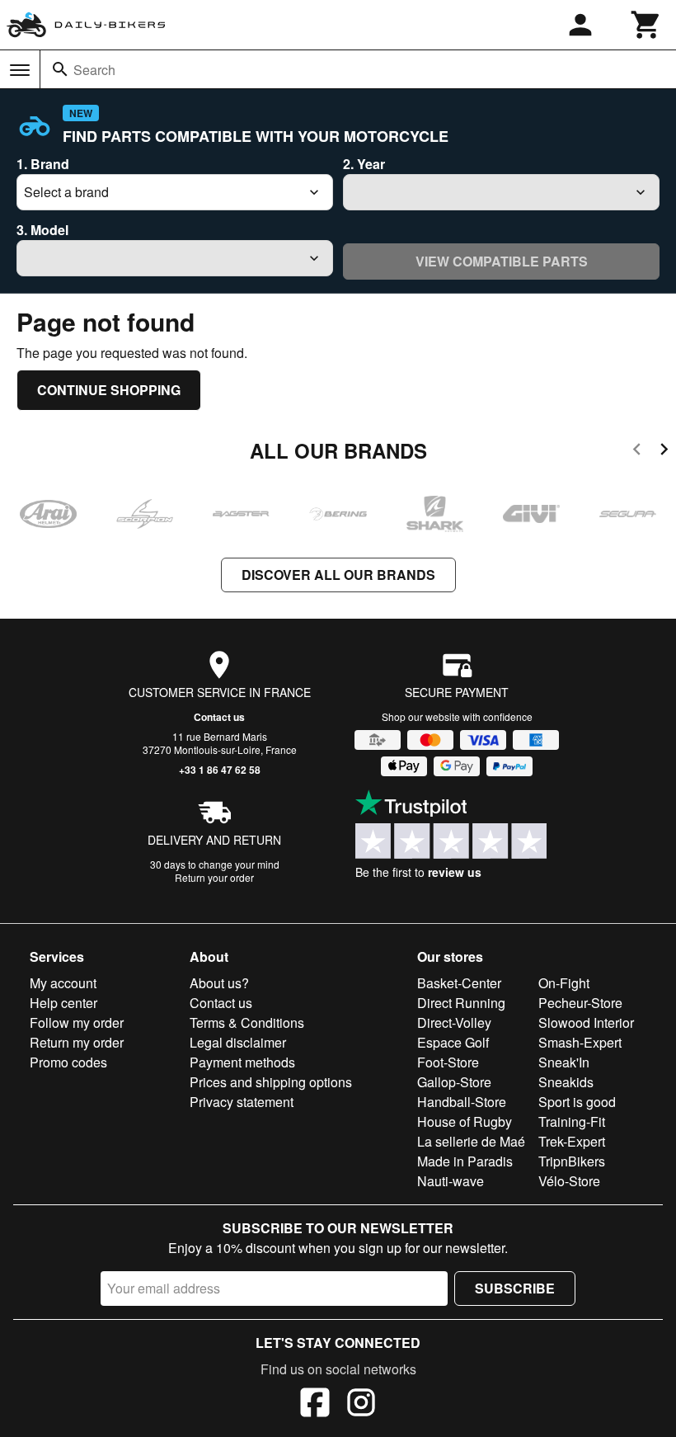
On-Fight (563, 982)
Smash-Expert (580, 1042)
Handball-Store (461, 1101)
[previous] (637, 451)
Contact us (219, 716)
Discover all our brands (338, 574)
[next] (664, 451)
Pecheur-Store (580, 1002)
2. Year (364, 163)
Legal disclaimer (238, 1042)
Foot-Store (448, 1062)
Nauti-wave (450, 1180)
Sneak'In (563, 1062)
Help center (63, 1002)
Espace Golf (453, 1042)
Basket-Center (459, 982)
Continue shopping (109, 389)
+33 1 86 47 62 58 (220, 769)
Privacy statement (241, 1101)
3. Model (42, 229)
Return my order (77, 1042)
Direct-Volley (454, 1022)
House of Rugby (464, 1121)
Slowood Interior (586, 1022)
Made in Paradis (465, 1161)
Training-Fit (571, 1121)
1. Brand (42, 163)
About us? (219, 982)
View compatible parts (501, 261)
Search (94, 69)
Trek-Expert (571, 1141)
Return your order (214, 877)
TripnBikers (571, 1161)
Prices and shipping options (271, 1081)
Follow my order (77, 1022)
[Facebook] (314, 1405)
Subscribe (515, 1288)
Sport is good (577, 1101)
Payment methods (242, 1062)
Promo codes (68, 1062)
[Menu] (20, 70)
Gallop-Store (454, 1081)
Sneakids (566, 1081)
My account (63, 982)
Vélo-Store (569, 1180)
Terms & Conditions (247, 1022)
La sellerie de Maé (471, 1141)
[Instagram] (361, 1405)
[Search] (60, 69)
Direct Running (461, 1002)
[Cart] (646, 24)
